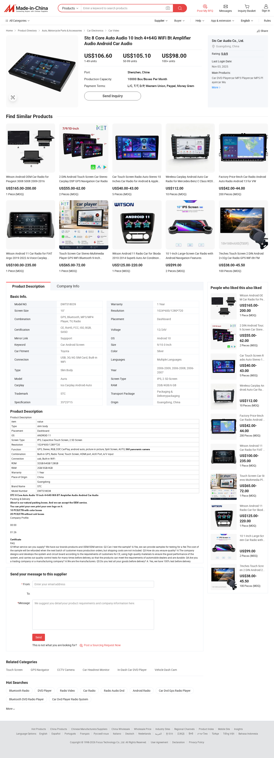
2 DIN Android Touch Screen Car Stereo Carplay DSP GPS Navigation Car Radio (252, 327)
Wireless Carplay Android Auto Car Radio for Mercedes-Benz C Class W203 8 (252, 388)
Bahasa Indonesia (248, 733)
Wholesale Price (142, 729)
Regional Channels (184, 729)
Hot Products (38, 729)
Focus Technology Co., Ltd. (111, 742)
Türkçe (215, 733)
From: (25, 584)
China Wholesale (121, 729)
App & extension (221, 20)
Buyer (178, 20)
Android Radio (141, 690)
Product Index (206, 729)
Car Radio (89, 690)
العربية (158, 733)
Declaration (178, 742)
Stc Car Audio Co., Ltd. (228, 40)
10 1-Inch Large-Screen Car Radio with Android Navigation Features (252, 538)
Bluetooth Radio (19, 690)
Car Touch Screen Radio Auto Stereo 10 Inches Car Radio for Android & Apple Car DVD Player (252, 358)
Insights (238, 729)
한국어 (169, 733)
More (215, 87)
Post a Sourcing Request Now (100, 645)
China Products (58, 729)
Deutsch (129, 733)
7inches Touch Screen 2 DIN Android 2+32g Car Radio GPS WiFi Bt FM (252, 568)
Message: (23, 603)
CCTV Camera (66, 670)
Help (198, 20)
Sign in (266, 10)
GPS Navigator (40, 670)
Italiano (117, 733)
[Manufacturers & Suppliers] (26, 8)
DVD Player (45, 690)
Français (84, 733)
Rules (267, 20)
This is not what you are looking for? (54, 645)
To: (28, 593)
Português (70, 733)
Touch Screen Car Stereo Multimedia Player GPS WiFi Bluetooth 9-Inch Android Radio (252, 478)
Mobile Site (224, 729)
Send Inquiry (112, 96)
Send (39, 637)
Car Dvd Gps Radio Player (175, 690)
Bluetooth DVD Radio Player (26, 699)
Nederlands (144, 733)
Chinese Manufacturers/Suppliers (89, 729)
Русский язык (101, 733)
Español (56, 733)
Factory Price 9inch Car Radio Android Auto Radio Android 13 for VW (252, 418)
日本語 (181, 733)
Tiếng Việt (228, 733)
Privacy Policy (196, 742)
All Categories (17, 20)
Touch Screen (14, 670)
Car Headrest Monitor (96, 670)
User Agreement (159, 742)
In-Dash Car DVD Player (132, 670)
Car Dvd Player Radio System (70, 699)
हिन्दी (191, 733)
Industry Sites (162, 729)
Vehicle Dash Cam (166, 670)
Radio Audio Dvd (114, 690)
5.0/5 (224, 53)
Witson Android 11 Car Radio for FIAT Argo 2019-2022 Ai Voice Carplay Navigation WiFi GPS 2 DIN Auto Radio (252, 448)
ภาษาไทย (202, 733)
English (43, 733)
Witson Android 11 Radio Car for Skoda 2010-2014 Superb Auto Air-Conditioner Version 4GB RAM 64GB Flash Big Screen (252, 508)
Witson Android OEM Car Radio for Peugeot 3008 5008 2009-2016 (252, 297)
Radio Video (67, 690)
